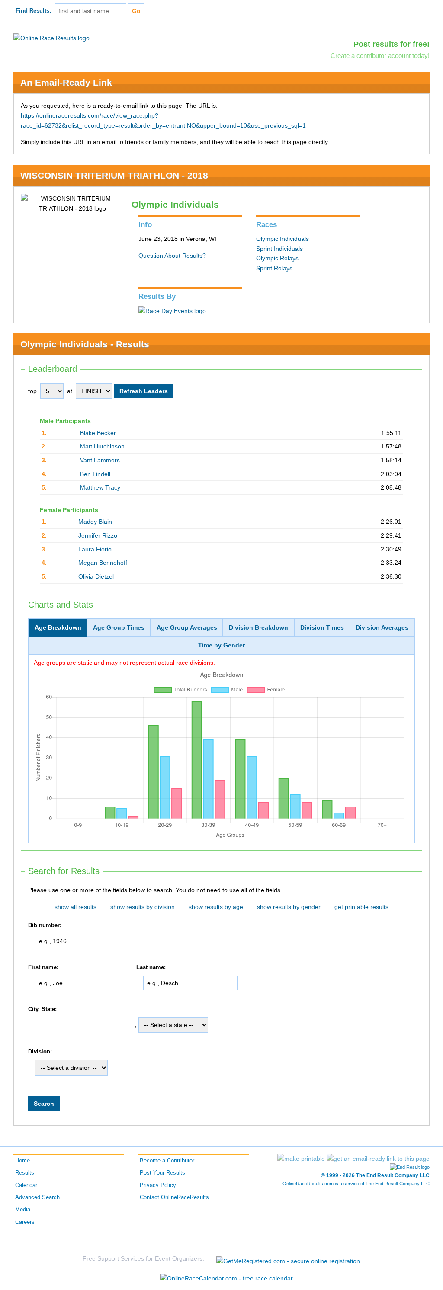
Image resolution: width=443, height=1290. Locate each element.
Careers (25, 1222)
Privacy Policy (158, 1185)
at (69, 390)
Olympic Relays (277, 258)
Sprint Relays (274, 268)
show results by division (142, 906)
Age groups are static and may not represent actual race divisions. (124, 662)
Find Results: (33, 11)
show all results (75, 906)
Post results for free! (391, 44)
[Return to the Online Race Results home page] (51, 37)
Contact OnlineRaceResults (174, 1197)
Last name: (151, 967)
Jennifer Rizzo (97, 535)
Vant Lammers (100, 460)
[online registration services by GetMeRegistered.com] (288, 1258)
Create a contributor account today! (380, 55)
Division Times (322, 627)
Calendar (26, 1185)
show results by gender (289, 906)
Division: (40, 1052)
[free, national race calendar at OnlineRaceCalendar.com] (226, 1278)
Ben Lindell (95, 474)
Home (22, 1161)
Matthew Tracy (100, 487)
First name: (43, 967)
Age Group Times (118, 627)
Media (22, 1210)
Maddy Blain (95, 521)
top (32, 390)
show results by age (216, 906)
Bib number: (44, 925)
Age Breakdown (58, 627)
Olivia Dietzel (96, 576)
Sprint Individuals (279, 248)
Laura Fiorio (95, 549)
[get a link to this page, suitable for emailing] (378, 1158)
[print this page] (301, 1158)
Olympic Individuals (282, 238)
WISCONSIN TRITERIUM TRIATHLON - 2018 (114, 175)
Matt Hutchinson (102, 446)
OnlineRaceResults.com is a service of (356, 1183)
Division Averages (382, 627)
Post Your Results (162, 1173)
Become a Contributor (167, 1161)
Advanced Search (37, 1197)
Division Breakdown (258, 627)
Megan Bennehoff (102, 562)
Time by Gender (221, 645)
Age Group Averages (187, 627)
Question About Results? (172, 255)
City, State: (42, 1009)
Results (24, 1173)
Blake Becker (98, 432)
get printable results (361, 906)
